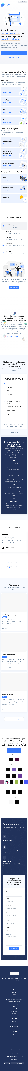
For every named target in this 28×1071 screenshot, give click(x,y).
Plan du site (14, 1059)
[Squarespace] (11, 780)
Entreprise (8, 905)
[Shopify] (16, 780)
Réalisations (15, 1024)
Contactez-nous (14, 53)
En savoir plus (13, 57)
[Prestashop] (6, 780)
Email (7, 920)
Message (9, 934)
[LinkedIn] (5, 1063)
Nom (7, 898)
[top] (24, 1063)
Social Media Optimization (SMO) (14, 999)
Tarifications (14, 1013)
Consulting (10, 398)
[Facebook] (7, 1063)
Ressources (15, 1026)
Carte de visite (14, 1008)
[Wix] (21, 780)
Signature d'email (11, 410)
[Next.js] (14, 774)
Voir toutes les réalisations (13, 719)
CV (7, 383)
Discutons (15, 287)
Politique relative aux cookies (13, 1056)
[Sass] (20, 767)
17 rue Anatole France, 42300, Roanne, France (15, 978)
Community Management (14, 406)
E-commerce (10, 394)
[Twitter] (14, 1063)
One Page (9, 387)
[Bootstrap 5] (14, 767)
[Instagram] (12, 1063)
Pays (7, 912)
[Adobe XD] (17, 757)
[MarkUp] (17, 799)
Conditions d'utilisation (13, 1053)
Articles (15, 1021)
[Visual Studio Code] (8, 767)
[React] (8, 774)
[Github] (8, 789)
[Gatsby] (20, 774)
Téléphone (8, 927)
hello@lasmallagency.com (9, 852)
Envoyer (15, 948)
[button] (9, 562)
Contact (15, 1034)
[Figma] (11, 757)
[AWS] (20, 789)
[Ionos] (14, 789)
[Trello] (11, 799)
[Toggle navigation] (25, 5)
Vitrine (8, 390)
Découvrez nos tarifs (13, 336)
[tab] (14, 225)
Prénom (8, 891)
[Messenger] (9, 1063)
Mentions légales (13, 1049)
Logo (8, 414)
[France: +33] (7, 930)
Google (7, 549)
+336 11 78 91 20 (7, 842)
